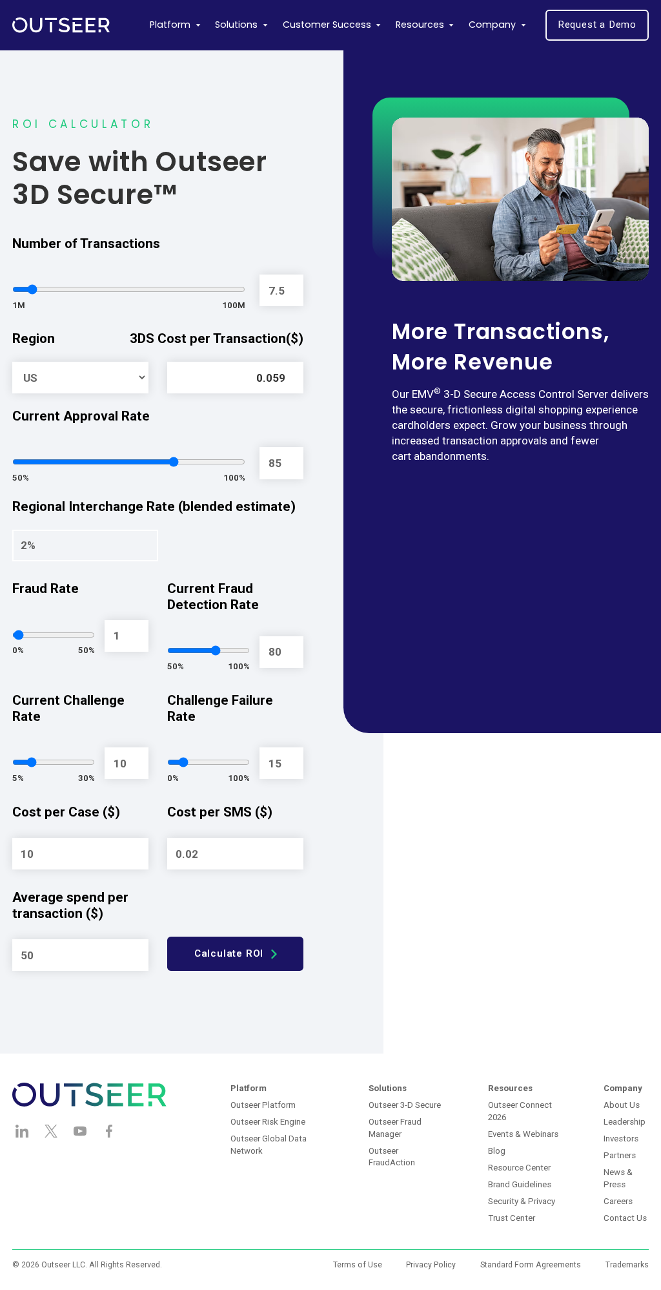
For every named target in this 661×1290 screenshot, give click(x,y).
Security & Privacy (521, 1201)
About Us (622, 1105)
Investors (621, 1138)
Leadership (625, 1122)
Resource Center (519, 1167)
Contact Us (625, 1218)
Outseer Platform (263, 1105)
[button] (175, 25)
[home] (61, 24)
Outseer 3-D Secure (405, 1105)
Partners (620, 1155)
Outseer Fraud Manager (395, 1128)
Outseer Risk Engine (267, 1122)
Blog (496, 1151)
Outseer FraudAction (392, 1157)
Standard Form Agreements (530, 1264)
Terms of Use (357, 1264)
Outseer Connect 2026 (520, 1111)
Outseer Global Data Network (268, 1145)
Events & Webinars (523, 1134)
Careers (618, 1201)
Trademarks (627, 1264)
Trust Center (511, 1218)
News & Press (618, 1178)
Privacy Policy (431, 1264)
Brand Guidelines (519, 1184)
